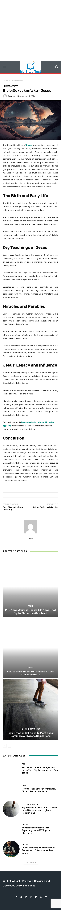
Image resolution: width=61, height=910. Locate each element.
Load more (29, 862)
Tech (30, 606)
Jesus (29, 145)
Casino (25, 824)
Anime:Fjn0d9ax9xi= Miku (45, 507)
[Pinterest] (31, 896)
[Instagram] (21, 896)
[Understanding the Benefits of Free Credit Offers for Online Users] (11, 849)
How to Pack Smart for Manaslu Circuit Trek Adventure (30, 673)
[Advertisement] (30, 30)
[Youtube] (46, 896)
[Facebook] (17, 896)
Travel (30, 668)
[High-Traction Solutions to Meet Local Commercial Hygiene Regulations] (30, 709)
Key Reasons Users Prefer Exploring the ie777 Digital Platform (36, 830)
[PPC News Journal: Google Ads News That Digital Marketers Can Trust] (30, 586)
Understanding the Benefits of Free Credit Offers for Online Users (39, 850)
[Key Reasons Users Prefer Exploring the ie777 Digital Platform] (11, 829)
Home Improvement (30, 729)
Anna (13, 96)
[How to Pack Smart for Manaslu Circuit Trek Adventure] (30, 648)
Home (5, 80)
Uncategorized (17, 80)
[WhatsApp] (41, 896)
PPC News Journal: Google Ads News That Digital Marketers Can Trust (30, 611)
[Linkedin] (26, 896)
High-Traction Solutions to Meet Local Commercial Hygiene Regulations (30, 734)
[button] (57, 67)
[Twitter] (36, 896)
